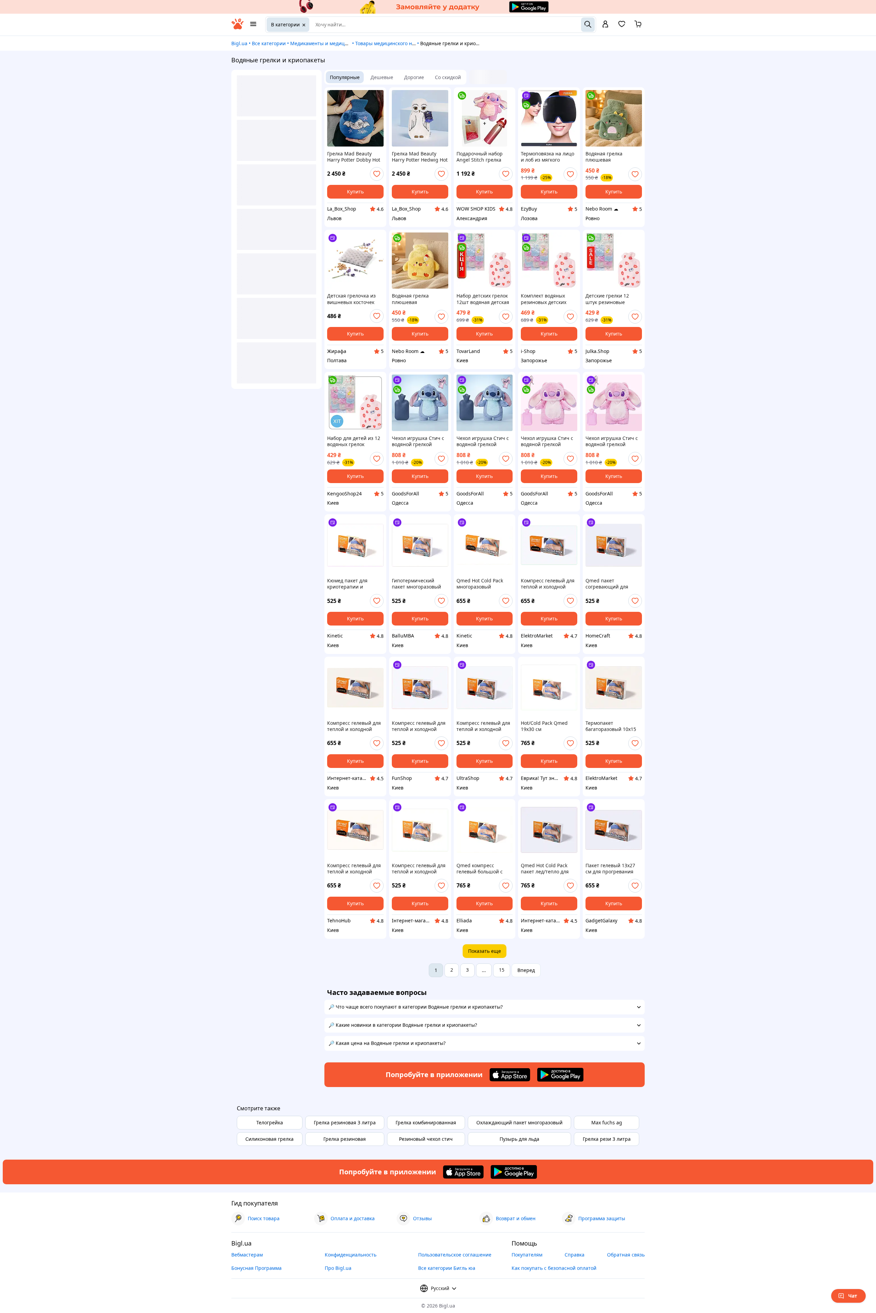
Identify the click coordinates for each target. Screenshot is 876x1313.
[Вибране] (622, 26)
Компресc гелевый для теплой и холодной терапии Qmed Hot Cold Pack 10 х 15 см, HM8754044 (419, 868)
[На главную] (237, 27)
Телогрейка (269, 1122)
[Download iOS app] (509, 1075)
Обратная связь (626, 1254)
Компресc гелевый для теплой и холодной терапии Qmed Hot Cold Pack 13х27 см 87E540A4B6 (354, 726)
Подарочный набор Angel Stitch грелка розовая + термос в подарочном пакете (479, 157)
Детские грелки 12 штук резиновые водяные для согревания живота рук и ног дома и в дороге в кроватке (613, 299)
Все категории (269, 43)
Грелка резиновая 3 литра (345, 1122)
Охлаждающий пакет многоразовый (519, 1122)
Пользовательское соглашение (454, 1254)
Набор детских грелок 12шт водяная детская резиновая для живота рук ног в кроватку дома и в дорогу (483, 299)
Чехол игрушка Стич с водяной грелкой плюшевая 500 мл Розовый (547, 441)
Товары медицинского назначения (396, 43)
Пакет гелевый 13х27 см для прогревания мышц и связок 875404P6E (610, 868)
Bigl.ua (239, 43)
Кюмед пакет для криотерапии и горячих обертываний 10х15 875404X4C (353, 584)
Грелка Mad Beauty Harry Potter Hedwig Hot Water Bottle (420, 157)
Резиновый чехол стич (426, 1139)
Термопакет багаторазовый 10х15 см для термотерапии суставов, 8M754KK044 (612, 726)
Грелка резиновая (344, 1139)
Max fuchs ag (606, 1122)
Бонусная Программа (256, 1268)
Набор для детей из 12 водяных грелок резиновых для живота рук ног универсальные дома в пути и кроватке (355, 441)
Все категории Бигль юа (446, 1268)
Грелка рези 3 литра (607, 1139)
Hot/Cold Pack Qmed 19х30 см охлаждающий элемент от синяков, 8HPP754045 (548, 726)
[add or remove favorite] (377, 174)
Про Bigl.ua (338, 1268)
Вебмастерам (247, 1254)
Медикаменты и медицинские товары (335, 43)
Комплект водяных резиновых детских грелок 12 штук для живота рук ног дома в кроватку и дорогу (547, 299)
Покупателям (527, 1254)
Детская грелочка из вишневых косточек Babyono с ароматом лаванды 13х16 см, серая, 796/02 (351, 299)
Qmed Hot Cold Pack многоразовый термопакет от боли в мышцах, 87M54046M (481, 584)
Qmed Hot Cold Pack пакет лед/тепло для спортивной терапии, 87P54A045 (546, 868)
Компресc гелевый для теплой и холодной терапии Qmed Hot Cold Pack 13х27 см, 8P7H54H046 (354, 868)
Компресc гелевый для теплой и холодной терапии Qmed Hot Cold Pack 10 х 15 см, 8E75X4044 (483, 726)
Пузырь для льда (519, 1139)
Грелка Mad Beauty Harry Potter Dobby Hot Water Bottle (353, 157)
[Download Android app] (560, 1075)
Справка (574, 1254)
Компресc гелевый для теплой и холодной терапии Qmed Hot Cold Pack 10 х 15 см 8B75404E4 (419, 726)
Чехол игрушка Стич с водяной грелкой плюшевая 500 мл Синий (418, 441)
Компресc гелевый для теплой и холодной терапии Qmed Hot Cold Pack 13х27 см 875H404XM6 (548, 584)
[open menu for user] (605, 24)
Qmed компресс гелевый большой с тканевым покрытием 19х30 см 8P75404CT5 (482, 868)
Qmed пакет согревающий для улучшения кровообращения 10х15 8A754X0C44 (613, 584)
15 (501, 970)
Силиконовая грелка (269, 1139)
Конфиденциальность (350, 1254)
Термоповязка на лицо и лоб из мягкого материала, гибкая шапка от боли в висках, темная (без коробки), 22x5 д (547, 157)
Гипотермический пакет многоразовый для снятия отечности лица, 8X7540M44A (418, 584)
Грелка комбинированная (426, 1122)
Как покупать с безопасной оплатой (554, 1268)
